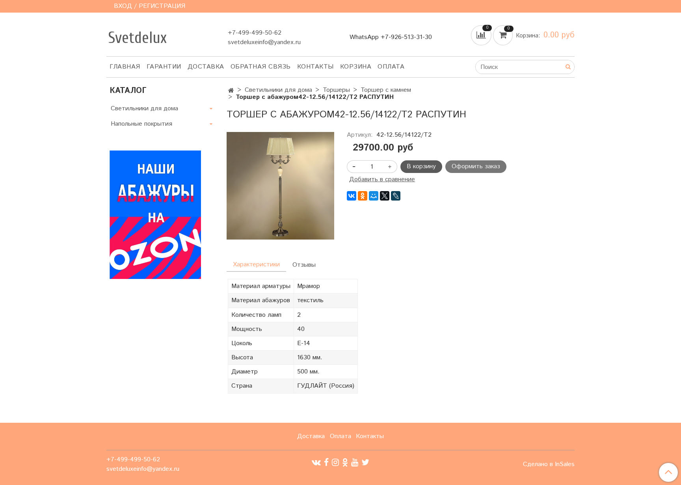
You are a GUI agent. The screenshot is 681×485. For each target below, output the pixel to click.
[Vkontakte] (316, 462)
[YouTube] (354, 462)
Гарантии (164, 66)
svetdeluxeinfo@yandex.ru (264, 42)
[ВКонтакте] (351, 196)
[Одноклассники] (362, 196)
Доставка (206, 66)
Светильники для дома (278, 90)
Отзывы (304, 264)
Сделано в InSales (549, 464)
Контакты (315, 66)
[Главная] (231, 90)
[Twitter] (365, 462)
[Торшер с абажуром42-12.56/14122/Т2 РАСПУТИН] (280, 185)
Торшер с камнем (386, 90)
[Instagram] (335, 462)
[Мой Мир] (373, 196)
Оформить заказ (476, 166)
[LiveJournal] (395, 196)
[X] (384, 196)
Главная (125, 66)
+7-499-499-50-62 (254, 32)
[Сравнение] (482, 35)
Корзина (356, 66)
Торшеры (336, 90)
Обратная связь (261, 66)
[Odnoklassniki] (345, 462)
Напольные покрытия (141, 123)
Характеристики (256, 264)
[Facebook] (326, 462)
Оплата (391, 66)
